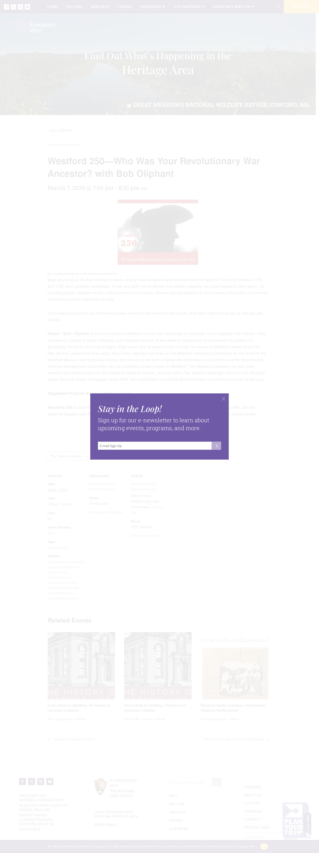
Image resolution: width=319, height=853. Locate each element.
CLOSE (223, 398)
